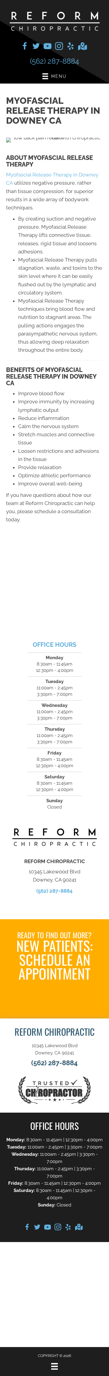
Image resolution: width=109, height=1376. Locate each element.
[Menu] (54, 1366)
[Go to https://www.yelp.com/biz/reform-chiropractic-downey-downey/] (70, 47)
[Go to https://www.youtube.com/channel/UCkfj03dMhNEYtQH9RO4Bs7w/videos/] (47, 47)
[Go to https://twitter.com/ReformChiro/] (36, 47)
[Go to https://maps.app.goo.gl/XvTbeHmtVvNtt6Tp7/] (82, 47)
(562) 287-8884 (54, 61)
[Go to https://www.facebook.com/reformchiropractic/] (24, 47)
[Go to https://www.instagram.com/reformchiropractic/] (59, 47)
